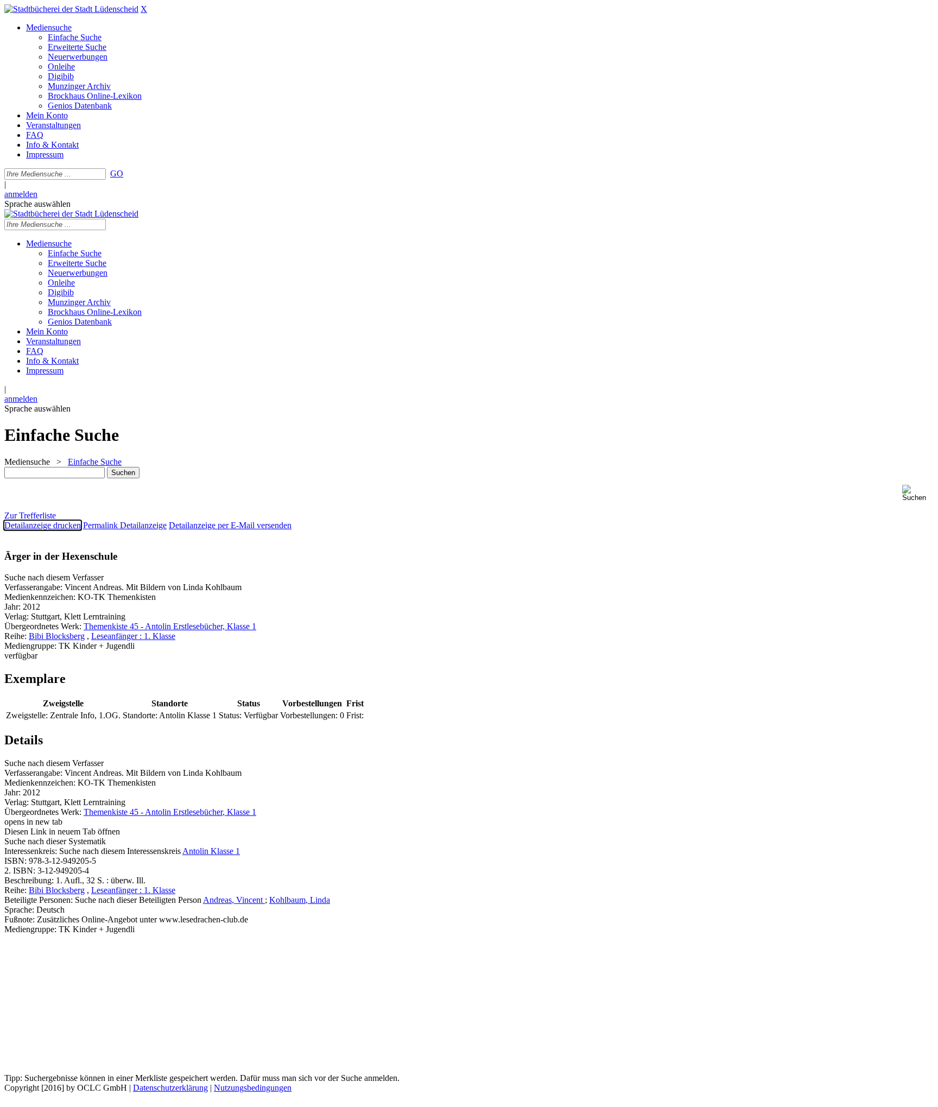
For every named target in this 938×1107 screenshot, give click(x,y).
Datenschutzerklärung (170, 1087)
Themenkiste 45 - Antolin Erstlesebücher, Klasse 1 (170, 626)
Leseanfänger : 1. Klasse (133, 636)
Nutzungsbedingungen (252, 1087)
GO (116, 173)
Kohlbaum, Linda (299, 899)
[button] (918, 493)
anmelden (20, 194)
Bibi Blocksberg (57, 636)
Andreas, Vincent (234, 899)
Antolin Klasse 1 (211, 851)
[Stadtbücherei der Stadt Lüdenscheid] (71, 9)
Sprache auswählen (37, 203)
